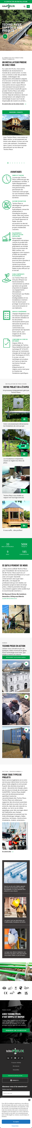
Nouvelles (16, 1070)
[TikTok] (18, 1058)
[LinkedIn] (8, 1058)
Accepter (16, 1122)
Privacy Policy (15, 1126)
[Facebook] (11, 1058)
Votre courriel (7, 1089)
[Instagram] (22, 1058)
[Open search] (24, 6)
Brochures (16, 1066)
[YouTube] (15, 1058)
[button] (29, 1100)
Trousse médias (16, 1062)
